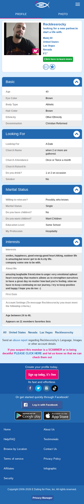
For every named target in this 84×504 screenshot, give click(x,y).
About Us (49, 429)
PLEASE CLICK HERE (28, 353)
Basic (10, 82)
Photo (63, 14)
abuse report (20, 340)
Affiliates (9, 468)
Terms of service (13, 458)
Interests (13, 242)
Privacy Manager (42, 497)
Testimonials (51, 439)
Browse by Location (15, 449)
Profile (21, 14)
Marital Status (17, 190)
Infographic (50, 468)
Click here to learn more (58, 59)
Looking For (15, 134)
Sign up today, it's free (42, 374)
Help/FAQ (9, 439)
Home (7, 429)
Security (8, 478)
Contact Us (50, 449)
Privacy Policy (52, 458)
